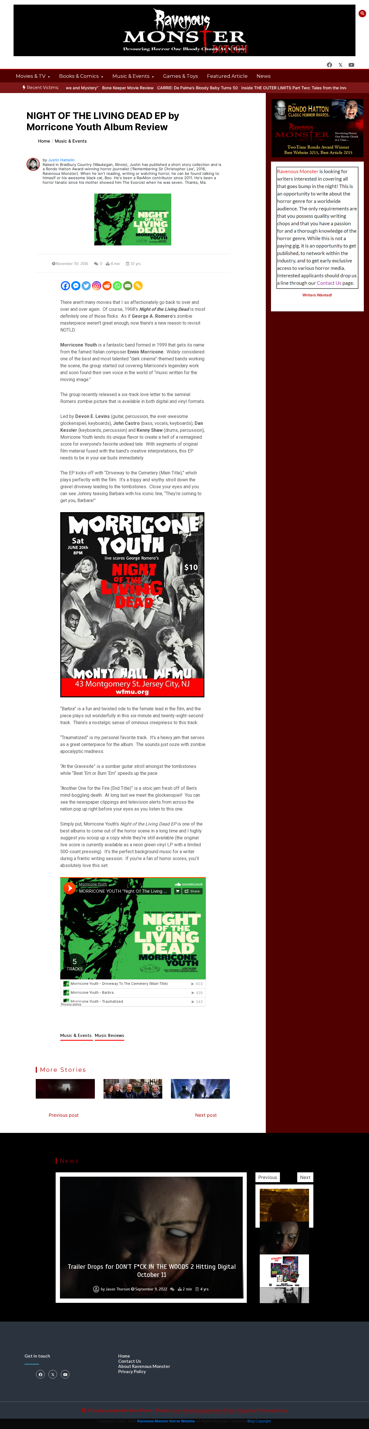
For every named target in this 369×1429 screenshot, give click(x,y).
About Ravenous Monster (144, 1366)
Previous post (64, 1115)
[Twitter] (86, 285)
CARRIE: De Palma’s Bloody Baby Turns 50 (160, 87)
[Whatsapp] (117, 285)
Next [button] (305, 1177)
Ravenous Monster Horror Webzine (166, 1421)
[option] (160, 88)
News (264, 76)
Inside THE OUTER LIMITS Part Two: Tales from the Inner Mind (263, 87)
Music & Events (131, 76)
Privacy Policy (132, 1371)
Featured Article (227, 76)
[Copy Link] (138, 285)
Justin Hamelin (61, 160)
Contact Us (129, 1361)
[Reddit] (107, 285)
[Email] (127, 285)
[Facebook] (65, 285)
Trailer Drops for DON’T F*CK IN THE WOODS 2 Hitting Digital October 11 (152, 1271)
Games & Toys (180, 76)
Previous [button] (267, 1177)
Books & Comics (79, 76)
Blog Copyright (259, 1421)
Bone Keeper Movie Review (90, 87)
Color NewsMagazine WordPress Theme (211, 1410)
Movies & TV (31, 76)
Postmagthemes (271, 1410)
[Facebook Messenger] (75, 285)
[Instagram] (96, 285)
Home (124, 1355)
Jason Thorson (118, 1289)
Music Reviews (109, 1035)
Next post (206, 1115)
